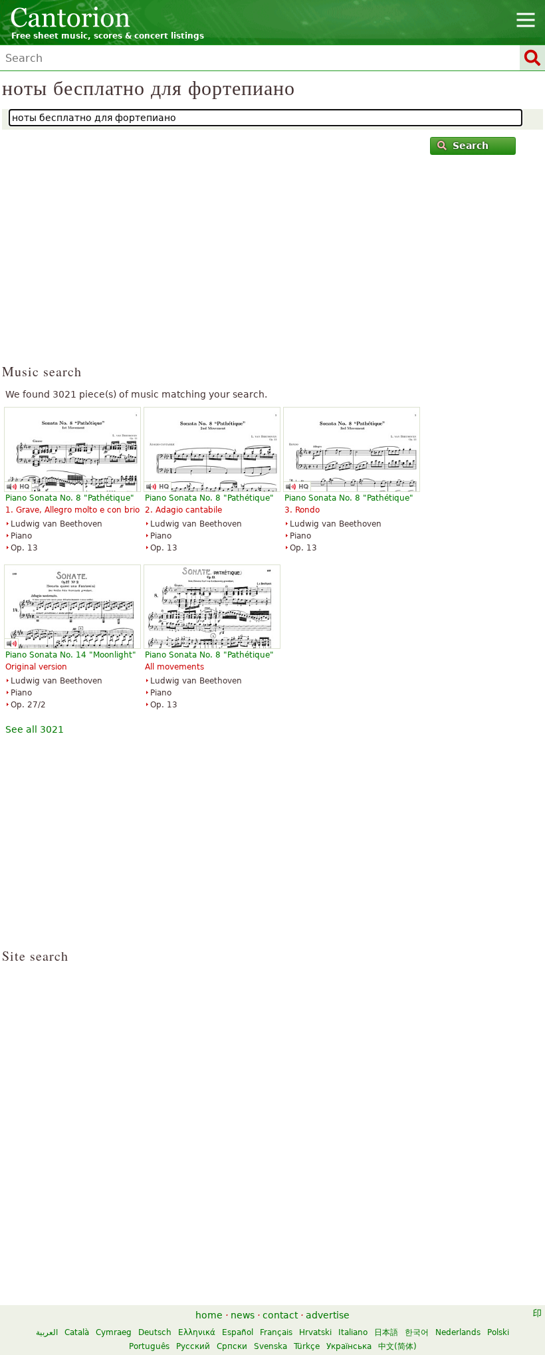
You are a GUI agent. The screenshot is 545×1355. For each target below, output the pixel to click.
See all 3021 (34, 729)
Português (149, 1346)
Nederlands (458, 1332)
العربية (47, 1332)
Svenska (270, 1346)
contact (280, 1315)
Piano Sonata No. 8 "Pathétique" (69, 498)
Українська (349, 1346)
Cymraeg (114, 1332)
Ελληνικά (196, 1332)
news (243, 1315)
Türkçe (307, 1346)
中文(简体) (397, 1346)
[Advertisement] (272, 265)
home (209, 1315)
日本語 (386, 1332)
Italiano (353, 1332)
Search (471, 145)
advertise (328, 1315)
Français (276, 1332)
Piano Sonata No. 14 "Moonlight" (70, 655)
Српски (232, 1346)
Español (237, 1332)
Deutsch (154, 1332)
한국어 (417, 1332)
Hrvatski (315, 1332)
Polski (498, 1332)
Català (76, 1332)
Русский (193, 1346)
